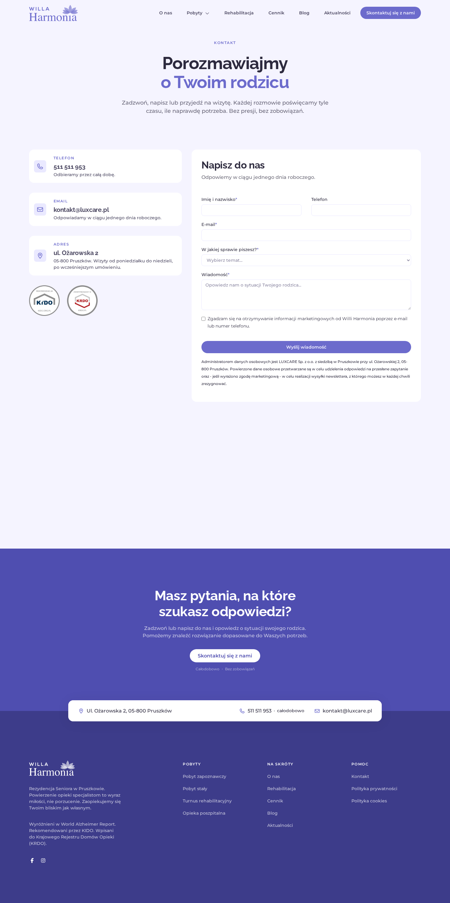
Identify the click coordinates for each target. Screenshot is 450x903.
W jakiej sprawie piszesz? (230, 249)
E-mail (209, 224)
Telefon (319, 199)
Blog (304, 13)
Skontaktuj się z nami (390, 13)
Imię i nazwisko (219, 199)
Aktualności (337, 13)
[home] (53, 13)
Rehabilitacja (239, 13)
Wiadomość (215, 274)
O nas (165, 13)
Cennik (276, 13)
